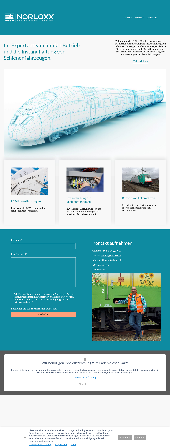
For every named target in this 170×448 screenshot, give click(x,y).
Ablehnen (140, 437)
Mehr (73, 444)
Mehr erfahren (140, 61)
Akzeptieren (85, 384)
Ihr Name (16, 240)
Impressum (61, 444)
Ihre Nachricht (19, 254)
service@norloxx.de (111, 255)
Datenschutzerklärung (85, 377)
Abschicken (43, 314)
